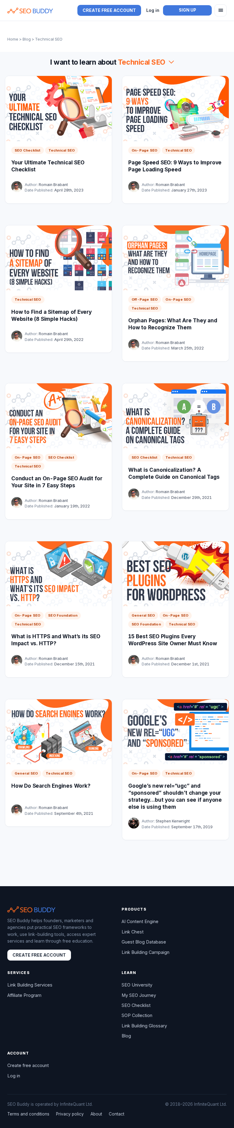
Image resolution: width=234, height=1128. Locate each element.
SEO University (137, 984)
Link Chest (133, 931)
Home (12, 39)
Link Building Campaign (145, 952)
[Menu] (220, 10)
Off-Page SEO (145, 299)
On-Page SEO (144, 150)
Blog (27, 39)
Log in (152, 10)
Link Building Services (29, 984)
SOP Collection (137, 1015)
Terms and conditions (28, 1114)
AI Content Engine (140, 921)
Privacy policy (70, 1114)
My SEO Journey (139, 995)
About (96, 1114)
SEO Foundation (62, 615)
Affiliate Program (24, 995)
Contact (116, 1114)
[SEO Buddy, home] (30, 10)
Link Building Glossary (144, 1025)
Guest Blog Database (144, 941)
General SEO (143, 615)
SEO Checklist (28, 150)
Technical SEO (61, 150)
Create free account (109, 10)
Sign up (187, 10)
